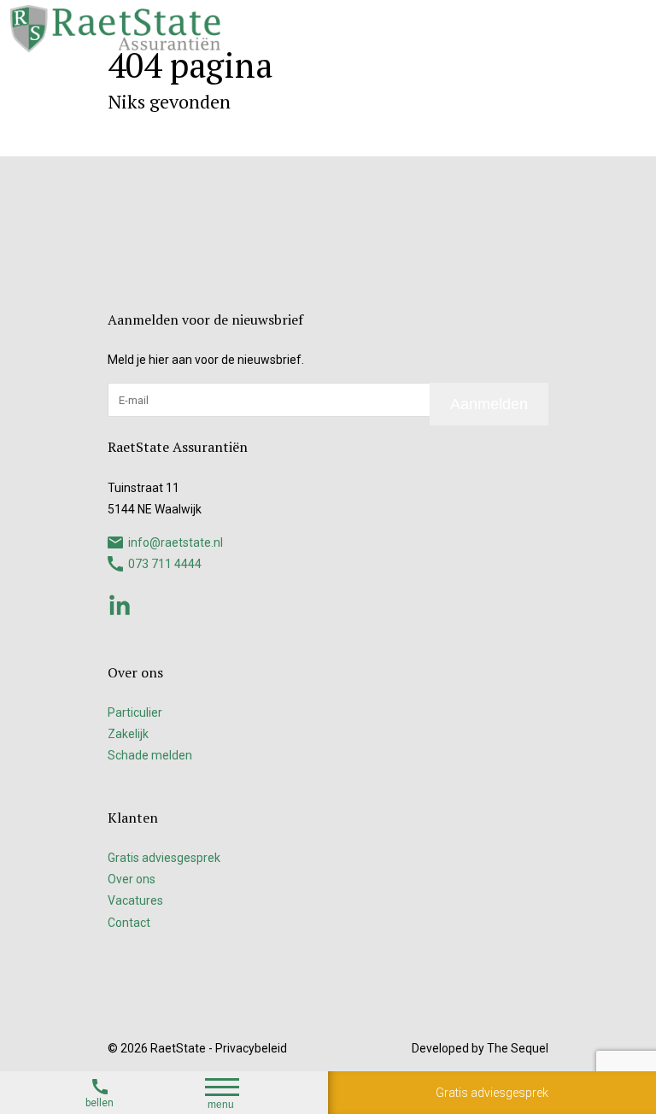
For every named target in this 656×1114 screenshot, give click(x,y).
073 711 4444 (165, 564)
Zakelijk (128, 734)
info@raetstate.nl (175, 542)
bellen (99, 1103)
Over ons (131, 879)
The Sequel (517, 1048)
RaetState (178, 1048)
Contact (129, 922)
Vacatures (135, 900)
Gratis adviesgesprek (492, 1092)
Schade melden (150, 755)
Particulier (135, 712)
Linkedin (119, 605)
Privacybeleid (251, 1048)
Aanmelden (489, 404)
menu (221, 1105)
